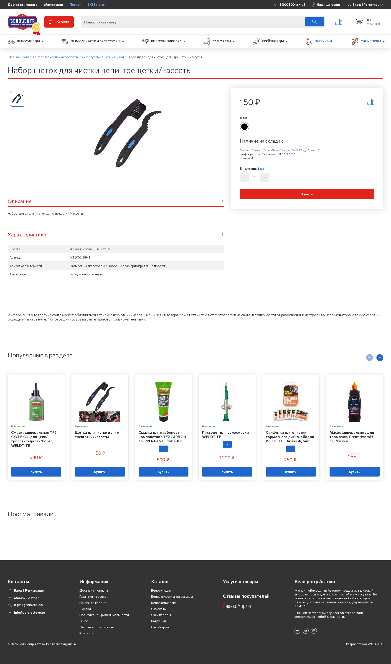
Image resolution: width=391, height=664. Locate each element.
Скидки (85, 609)
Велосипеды (161, 590)
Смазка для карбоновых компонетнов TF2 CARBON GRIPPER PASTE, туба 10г (162, 436)
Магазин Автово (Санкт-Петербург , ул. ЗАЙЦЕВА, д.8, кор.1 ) (279, 150)
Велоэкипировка (163, 603)
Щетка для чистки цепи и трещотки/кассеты (97, 434)
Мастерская (53, 4)
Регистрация (373, 4)
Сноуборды (160, 627)
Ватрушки (158, 621)
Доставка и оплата (22, 4)
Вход (357, 4)
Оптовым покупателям (96, 627)
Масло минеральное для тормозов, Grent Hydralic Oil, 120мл (352, 436)
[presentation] (369, 357)
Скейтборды (161, 615)
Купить (307, 194)
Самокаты (159, 609)
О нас (83, 621)
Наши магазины (329, 4)
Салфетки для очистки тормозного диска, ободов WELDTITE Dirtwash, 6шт (290, 436)
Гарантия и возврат (93, 596)
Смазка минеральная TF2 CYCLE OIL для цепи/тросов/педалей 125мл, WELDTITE (33, 439)
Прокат (75, 4)
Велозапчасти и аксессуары (172, 596)
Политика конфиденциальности (104, 615)
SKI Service (96, 4)
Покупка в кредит (92, 603)
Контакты (86, 633)
